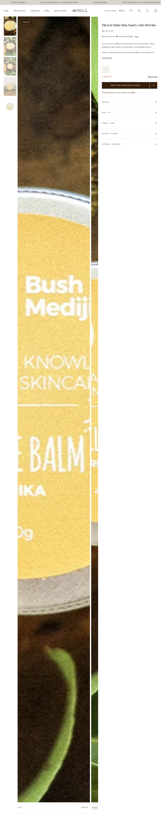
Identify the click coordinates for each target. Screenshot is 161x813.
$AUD (122, 10)
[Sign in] (139, 10)
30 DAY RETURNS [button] (18, 2)
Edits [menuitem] (47, 10)
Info (136, 36)
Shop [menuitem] (6, 10)
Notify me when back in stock (125, 85)
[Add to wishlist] (153, 85)
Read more (107, 58)
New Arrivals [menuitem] (19, 10)
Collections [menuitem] (35, 10)
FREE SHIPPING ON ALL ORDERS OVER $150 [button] (59, 2)
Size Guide (152, 76)
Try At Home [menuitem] (110, 10)
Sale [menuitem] (73, 10)
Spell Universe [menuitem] (60, 10)
